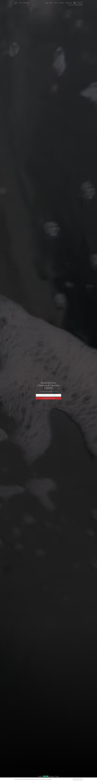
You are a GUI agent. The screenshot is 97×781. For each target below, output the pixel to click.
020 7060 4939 (68, 2)
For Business (61, 2)
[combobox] (48, 395)
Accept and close (78, 779)
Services (51, 2)
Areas (56, 2)
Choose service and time (48, 398)
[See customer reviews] (48, 777)
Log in (80, 2)
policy (50, 779)
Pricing (46, 2)
